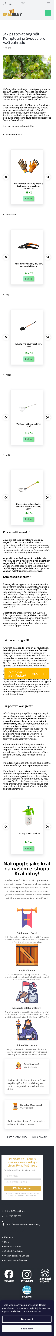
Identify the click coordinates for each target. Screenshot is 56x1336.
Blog (6, 1242)
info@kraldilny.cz (17, 1211)
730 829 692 (15, 1216)
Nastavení (27, 1319)
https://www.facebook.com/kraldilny (23, 1224)
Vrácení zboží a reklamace (16, 1255)
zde (39, 1311)
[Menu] (48, 3)
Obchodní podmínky (13, 1251)
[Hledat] (4, 3)
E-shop (28, 198)
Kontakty (8, 1237)
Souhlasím (27, 1328)
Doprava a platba (12, 1246)
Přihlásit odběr (22, 1188)
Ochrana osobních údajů (15, 1260)
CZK (22, 3)
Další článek (39, 1137)
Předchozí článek (17, 1137)
